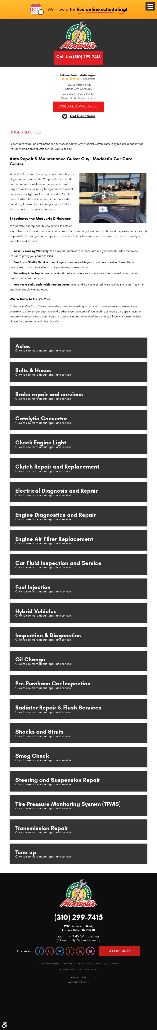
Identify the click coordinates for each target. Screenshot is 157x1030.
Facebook (39, 951)
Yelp (70, 951)
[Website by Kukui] (78, 982)
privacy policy (78, 977)
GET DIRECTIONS (119, 951)
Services (32, 132)
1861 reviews (89, 78)
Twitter (60, 951)
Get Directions (82, 116)
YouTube (80, 951)
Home (15, 132)
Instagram (90, 951)
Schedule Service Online (78, 106)
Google (49, 951)
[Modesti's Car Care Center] (78, 49)
